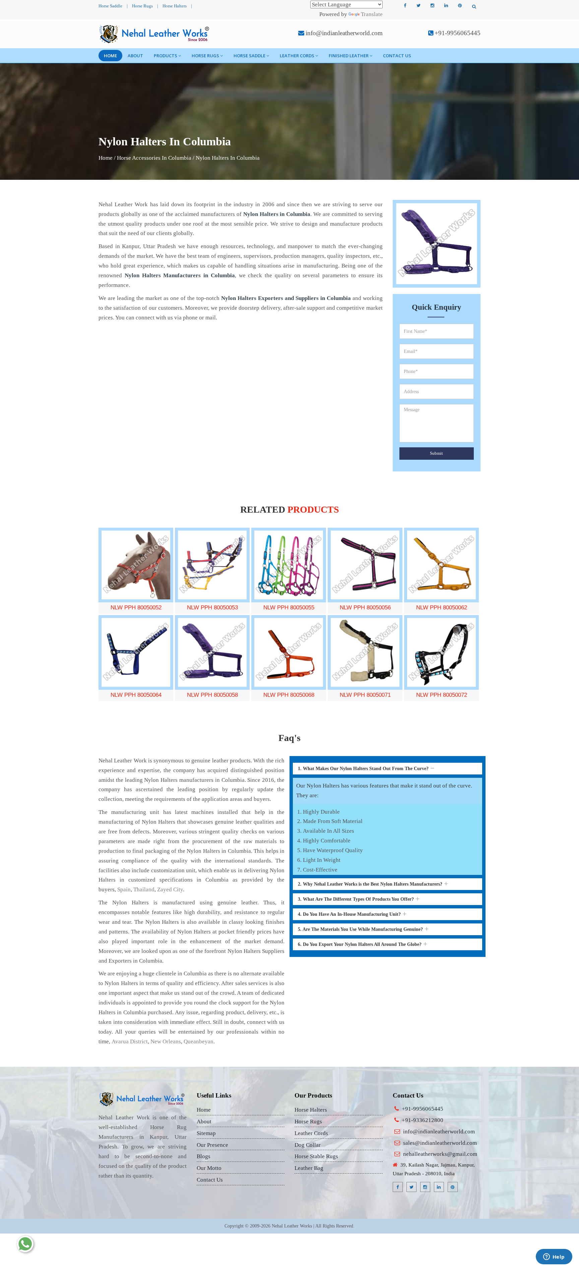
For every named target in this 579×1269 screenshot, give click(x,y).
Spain (124, 889)
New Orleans (165, 1041)
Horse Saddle (110, 5)
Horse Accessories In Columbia (154, 158)
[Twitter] (418, 6)
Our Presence (212, 1145)
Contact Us (397, 56)
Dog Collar (308, 1145)
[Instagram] (432, 6)
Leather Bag (309, 1168)
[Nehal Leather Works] (155, 33)
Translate (372, 14)
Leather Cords (297, 56)
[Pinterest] (460, 6)
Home (110, 56)
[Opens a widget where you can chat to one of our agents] (553, 1257)
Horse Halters (175, 5)
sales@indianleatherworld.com (440, 1143)
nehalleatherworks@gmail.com (440, 1154)
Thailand (143, 889)
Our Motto (209, 1168)
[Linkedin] (446, 6)
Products (165, 56)
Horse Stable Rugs (316, 1156)
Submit (436, 453)
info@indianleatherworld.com (344, 32)
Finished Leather (349, 56)
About (135, 56)
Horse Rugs (142, 5)
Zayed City (170, 889)
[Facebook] (405, 6)
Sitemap (206, 1133)
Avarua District (130, 1041)
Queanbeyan (198, 1041)
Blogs (203, 1156)
